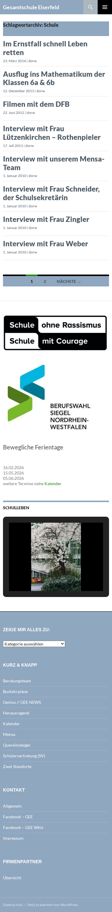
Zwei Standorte (17, 766)
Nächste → (69, 281)
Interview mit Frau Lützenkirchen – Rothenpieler (52, 132)
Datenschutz (13, 904)
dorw (32, 61)
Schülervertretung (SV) (24, 755)
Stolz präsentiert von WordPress (52, 904)
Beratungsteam (17, 680)
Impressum (13, 838)
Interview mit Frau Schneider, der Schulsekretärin (51, 193)
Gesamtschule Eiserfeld (31, 7)
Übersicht (12, 877)
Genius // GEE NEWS (22, 702)
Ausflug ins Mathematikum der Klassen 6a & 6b (54, 78)
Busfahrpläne (15, 691)
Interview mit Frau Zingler (46, 219)
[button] (42, 575)
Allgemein (12, 805)
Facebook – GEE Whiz (23, 827)
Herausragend (16, 712)
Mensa (9, 734)
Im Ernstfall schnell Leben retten (45, 48)
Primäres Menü (105, 7)
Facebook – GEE (18, 816)
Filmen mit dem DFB (36, 104)
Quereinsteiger (17, 745)
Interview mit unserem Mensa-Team (54, 163)
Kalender (53, 483)
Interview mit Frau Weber (45, 243)
